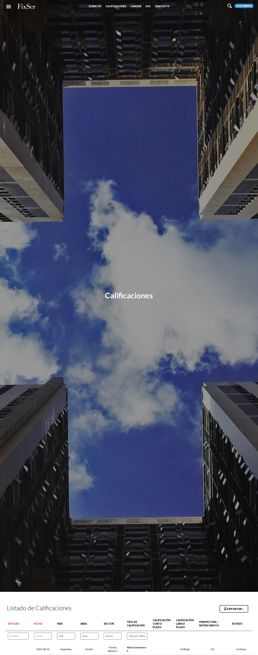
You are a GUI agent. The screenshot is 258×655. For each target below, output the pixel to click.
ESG (148, 6)
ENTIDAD (13, 623)
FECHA (38, 623)
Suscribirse (244, 5)
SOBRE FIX (95, 6)
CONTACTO (162, 6)
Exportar (234, 608)
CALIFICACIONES (115, 6)
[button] (95, 6)
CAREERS (135, 6)
